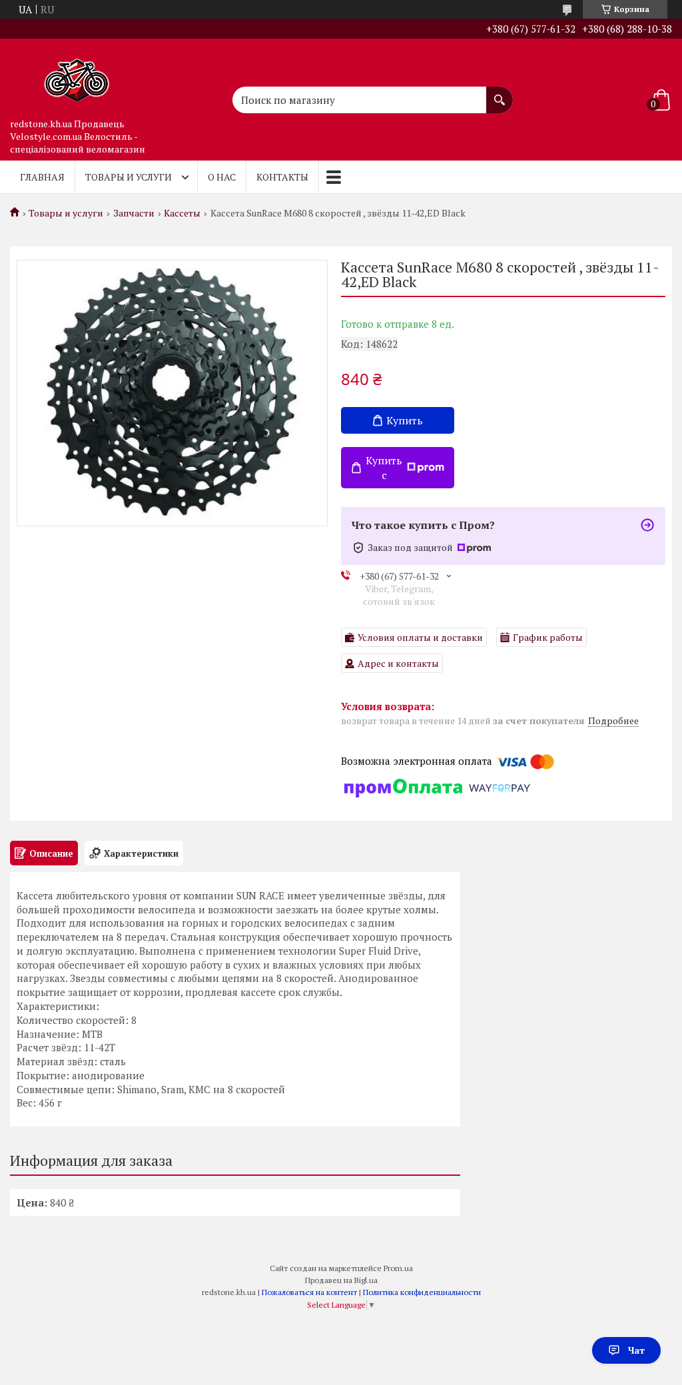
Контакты (282, 177)
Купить (404, 420)
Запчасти (134, 213)
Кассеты (182, 213)
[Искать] (499, 93)
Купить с (384, 467)
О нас (222, 177)
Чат (636, 1350)
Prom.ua (398, 1268)
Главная (42, 177)
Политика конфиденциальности (422, 1292)
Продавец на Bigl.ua (341, 1280)
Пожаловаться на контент (309, 1292)
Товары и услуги (128, 177)
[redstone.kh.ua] (76, 75)
